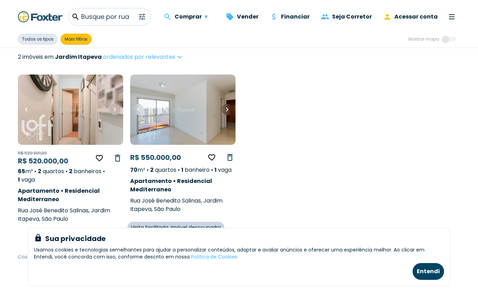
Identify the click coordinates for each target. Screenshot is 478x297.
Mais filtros (76, 39)
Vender (248, 17)
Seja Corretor (352, 17)
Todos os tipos (38, 39)
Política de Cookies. (214, 256)
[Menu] (451, 16)
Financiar (295, 17)
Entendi (428, 271)
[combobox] (165, 57)
